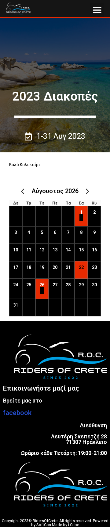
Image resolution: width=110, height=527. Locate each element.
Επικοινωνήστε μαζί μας (41, 388)
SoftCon (43, 524)
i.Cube (73, 524)
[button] (97, 10)
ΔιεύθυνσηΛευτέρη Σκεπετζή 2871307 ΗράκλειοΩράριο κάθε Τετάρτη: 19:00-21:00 (64, 439)
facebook (17, 413)
